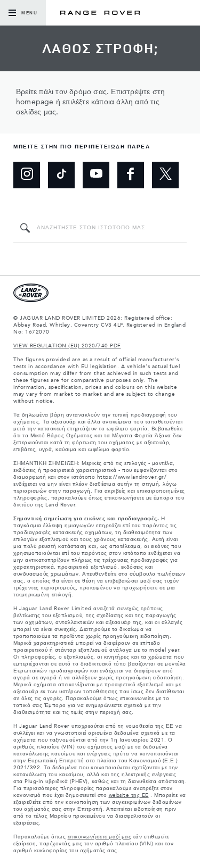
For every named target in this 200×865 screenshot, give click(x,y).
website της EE (129, 795)
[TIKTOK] (61, 175)
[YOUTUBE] (96, 175)
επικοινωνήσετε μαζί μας (100, 836)
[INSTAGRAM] (26, 175)
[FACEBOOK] (130, 175)
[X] (165, 175)
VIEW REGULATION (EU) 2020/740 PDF (67, 345)
